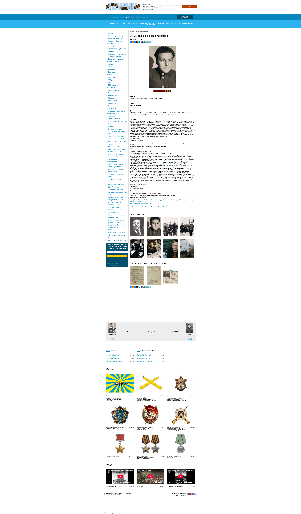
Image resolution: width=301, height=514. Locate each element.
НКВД (110, 80)
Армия (110, 64)
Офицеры (112, 108)
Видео (133, 17)
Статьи (138, 17)
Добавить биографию (184, 17)
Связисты (112, 103)
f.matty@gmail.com (164, 179)
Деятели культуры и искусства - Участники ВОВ (116, 131)
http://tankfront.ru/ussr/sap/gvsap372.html (141, 204)
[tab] (117, 33)
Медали (111, 46)
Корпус (111, 67)
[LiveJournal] (142, 42)
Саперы (111, 106)
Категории (113, 17)
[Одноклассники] (133, 42)
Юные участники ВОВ (116, 232)
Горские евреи (113, 182)
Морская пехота (114, 93)
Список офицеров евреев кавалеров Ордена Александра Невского (115, 428)
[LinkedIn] (139, 42)
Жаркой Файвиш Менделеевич (144, 357)
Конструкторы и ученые (117, 121)
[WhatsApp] (146, 42)
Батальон (112, 77)
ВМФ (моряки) (113, 85)
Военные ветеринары (116, 149)
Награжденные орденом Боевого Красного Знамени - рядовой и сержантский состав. (145, 428)
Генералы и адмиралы (117, 49)
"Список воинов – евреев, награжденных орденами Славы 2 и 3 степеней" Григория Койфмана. (145, 457)
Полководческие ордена (117, 36)
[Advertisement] (117, 290)
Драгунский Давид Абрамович (144, 354)
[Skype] (148, 42)
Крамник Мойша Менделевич (113, 355)
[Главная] (123, 7)
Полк (110, 74)
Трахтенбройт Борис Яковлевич (114, 361)
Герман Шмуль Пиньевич (112, 360)
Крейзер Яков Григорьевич (143, 363)
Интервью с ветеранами (117, 240)
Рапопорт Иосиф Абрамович (143, 358)
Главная (120, 17)
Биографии (126, 17)
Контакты (145, 17)
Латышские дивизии (116, 184)
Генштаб (111, 51)
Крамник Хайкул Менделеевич (113, 354)
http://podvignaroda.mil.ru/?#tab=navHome (165, 164)
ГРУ (109, 82)
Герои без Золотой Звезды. (113, 456)
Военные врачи (114, 146)
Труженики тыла (114, 179)
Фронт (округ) (113, 61)
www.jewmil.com (110, 495)
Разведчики (112, 98)
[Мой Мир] (135, 42)
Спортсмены (113, 162)
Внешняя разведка (115, 59)
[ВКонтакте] (131, 42)
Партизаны (112, 113)
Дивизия (111, 69)
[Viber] (144, 42)
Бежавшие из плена (116, 197)
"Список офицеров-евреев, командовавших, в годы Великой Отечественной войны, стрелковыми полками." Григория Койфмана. (176, 429)
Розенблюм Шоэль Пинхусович (113, 363)
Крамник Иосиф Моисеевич (113, 357)
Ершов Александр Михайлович (144, 361)
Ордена (111, 43)
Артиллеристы (113, 90)
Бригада (111, 72)
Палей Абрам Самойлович (112, 358)
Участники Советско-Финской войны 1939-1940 (116, 227)
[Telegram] (150, 42)
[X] (137, 42)
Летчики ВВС (113, 95)
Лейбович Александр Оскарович (144, 355)
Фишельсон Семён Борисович (144, 360)
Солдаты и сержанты (116, 111)
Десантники (112, 100)
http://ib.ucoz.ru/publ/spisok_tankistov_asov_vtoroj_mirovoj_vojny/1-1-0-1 (150, 206)
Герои (110, 33)
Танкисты (111, 87)
